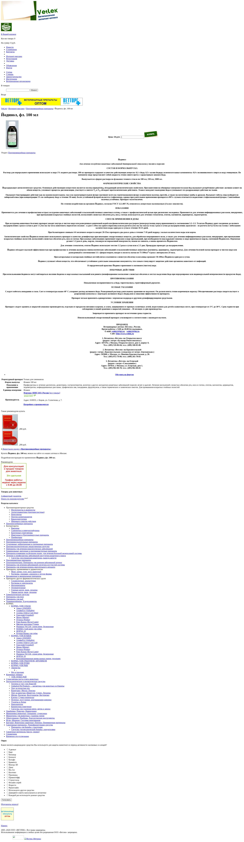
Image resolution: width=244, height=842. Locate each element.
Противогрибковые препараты (19, 524)
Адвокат (12, 749)
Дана (11, 767)
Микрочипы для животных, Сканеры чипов (25, 716)
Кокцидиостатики (19, 519)
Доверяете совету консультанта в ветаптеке (27, 793)
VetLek (4, 109)
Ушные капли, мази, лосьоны (24, 592)
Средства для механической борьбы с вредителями (33, 729)
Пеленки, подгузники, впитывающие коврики (31, 700)
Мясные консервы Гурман (27, 624)
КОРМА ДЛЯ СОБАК (21, 606)
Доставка (10, 61)
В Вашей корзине (8, 34)
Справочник (11, 734)
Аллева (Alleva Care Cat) (26, 642)
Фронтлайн (14, 788)
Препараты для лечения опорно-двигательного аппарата (30, 567)
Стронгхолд (14, 780)
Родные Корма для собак (27, 633)
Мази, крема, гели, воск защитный (26, 572)
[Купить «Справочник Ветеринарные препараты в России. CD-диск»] (10, 429)
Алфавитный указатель (11, 496)
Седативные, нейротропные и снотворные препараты (29, 544)
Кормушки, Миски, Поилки (23, 691)
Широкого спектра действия (23, 521)
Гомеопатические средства (17, 594)
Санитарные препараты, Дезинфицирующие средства (29, 725)
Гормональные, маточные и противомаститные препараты (31, 551)
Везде (3, 95)
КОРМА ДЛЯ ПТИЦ (20, 663)
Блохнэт (12, 757)
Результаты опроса (10, 804)
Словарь (9, 74)
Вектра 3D (13, 765)
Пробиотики (16, 537)
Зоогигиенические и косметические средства (25, 681)
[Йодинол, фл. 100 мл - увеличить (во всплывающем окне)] (12, 148)
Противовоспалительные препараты (22, 542)
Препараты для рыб (14, 599)
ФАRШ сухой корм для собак (29, 629)
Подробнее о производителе (36, 404)
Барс (11, 752)
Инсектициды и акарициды (23, 510)
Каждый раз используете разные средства (27, 795)
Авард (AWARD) (23, 608)
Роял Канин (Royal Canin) (27, 622)
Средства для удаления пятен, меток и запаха (30, 709)
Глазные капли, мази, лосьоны (24, 590)
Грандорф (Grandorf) (25, 615)
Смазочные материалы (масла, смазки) (23, 732)
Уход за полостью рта (20, 688)
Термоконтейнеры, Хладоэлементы (21, 601)
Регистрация (11, 59)
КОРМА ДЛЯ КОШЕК (21, 636)
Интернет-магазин (14, 56)
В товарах (5, 86)
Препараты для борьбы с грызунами (27, 727)
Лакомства (15, 668)
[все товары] (42, 393)
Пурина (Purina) (23, 620)
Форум (9, 68)
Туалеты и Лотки (18, 702)
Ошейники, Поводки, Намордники (21, 711)
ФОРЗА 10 (21, 631)
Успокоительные (18, 588)
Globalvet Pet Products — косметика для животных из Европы (37, 686)
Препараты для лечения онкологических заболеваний (29, 549)
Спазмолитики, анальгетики (23, 581)
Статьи (9, 72)
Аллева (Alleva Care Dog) (27, 613)
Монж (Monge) (22, 617)
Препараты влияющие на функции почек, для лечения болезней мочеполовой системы (44, 553)
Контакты (10, 52)
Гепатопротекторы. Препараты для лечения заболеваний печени (34, 562)
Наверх (4, 826)
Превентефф (14, 777)
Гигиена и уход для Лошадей (23, 684)
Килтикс (12, 772)
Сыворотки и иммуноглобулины (25, 530)
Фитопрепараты (18, 585)
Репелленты (16, 514)
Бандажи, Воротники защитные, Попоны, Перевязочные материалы (35, 723)
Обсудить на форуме (124, 374)
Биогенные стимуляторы (22, 533)
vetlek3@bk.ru (133, 331)
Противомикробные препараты (39, 109)
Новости (10, 47)
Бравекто (13, 762)
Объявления (11, 65)
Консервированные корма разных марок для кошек (38, 658)
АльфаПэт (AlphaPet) (25, 610)
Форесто (12, 785)
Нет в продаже (17, 672)
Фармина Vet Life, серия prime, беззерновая (35, 626)
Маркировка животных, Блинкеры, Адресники (26, 713)
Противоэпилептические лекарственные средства (27, 546)
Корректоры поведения (21, 707)
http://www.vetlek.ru (125, 334)
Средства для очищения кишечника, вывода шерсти (33, 558)
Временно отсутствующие (17, 736)
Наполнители (17, 704)
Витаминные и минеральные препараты (23, 576)
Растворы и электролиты (22, 583)
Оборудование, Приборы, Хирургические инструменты (30, 718)
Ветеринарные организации (18, 81)
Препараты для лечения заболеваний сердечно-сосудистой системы (35, 565)
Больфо (12, 760)
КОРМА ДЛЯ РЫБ (19, 665)
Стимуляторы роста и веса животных (22, 679)
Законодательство (13, 77)
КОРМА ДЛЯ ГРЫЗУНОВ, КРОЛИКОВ (29, 661)
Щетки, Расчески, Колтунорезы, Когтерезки (30, 695)
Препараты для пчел (15, 597)
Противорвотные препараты (18, 560)
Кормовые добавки (14, 674)
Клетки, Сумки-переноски (22, 697)
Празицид (13, 775)
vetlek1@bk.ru (118, 331)
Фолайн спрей (15, 783)
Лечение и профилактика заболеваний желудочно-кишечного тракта (36, 556)
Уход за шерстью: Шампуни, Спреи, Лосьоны (31, 693)
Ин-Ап (12, 770)
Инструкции (11, 79)
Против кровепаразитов (21, 517)
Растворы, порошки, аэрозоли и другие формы (31, 574)
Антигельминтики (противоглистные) (27, 512)
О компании (11, 49)
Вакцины (15, 528)
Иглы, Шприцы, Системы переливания (23, 720)
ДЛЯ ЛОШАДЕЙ (19, 677)
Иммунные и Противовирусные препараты (30, 535)
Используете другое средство (21, 790)
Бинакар (12, 755)
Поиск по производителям (12, 499)
